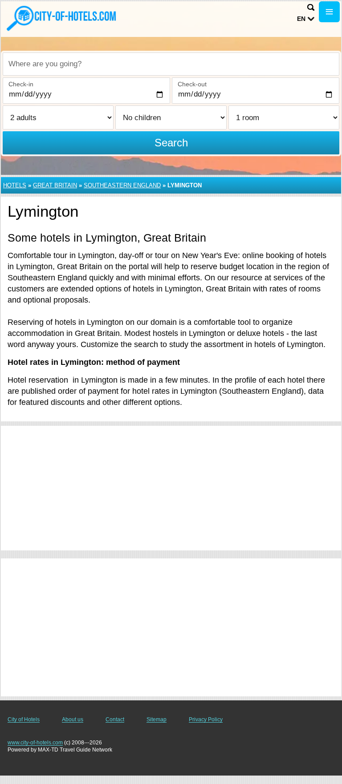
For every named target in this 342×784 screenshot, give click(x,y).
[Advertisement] (171, 488)
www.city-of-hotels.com (35, 743)
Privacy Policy (206, 719)
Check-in (20, 84)
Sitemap (157, 719)
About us (72, 719)
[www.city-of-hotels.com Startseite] (62, 18)
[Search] (310, 7)
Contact (115, 719)
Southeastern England (122, 185)
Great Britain (55, 185)
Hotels (14, 185)
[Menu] (329, 11)
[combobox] (171, 64)
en (301, 18)
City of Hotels (24, 719)
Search (171, 143)
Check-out (192, 84)
